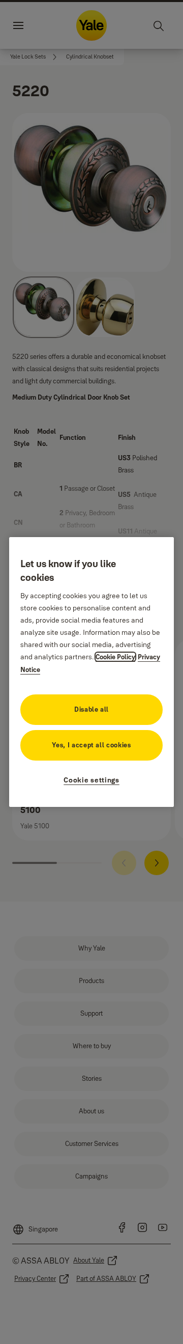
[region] (91, 672)
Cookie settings (91, 780)
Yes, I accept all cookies (91, 745)
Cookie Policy (115, 657)
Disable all (91, 709)
